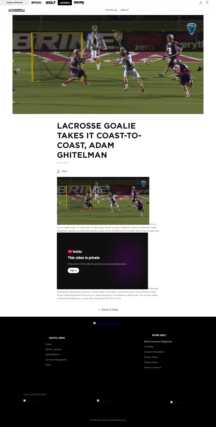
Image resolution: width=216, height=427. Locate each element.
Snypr (48, 365)
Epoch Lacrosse (53, 349)
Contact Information (154, 352)
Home (48, 344)
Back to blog (110, 309)
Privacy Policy (151, 357)
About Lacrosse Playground (158, 342)
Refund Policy (151, 362)
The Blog (148, 347)
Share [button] (64, 171)
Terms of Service (152, 368)
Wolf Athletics (52, 355)
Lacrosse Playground (55, 360)
